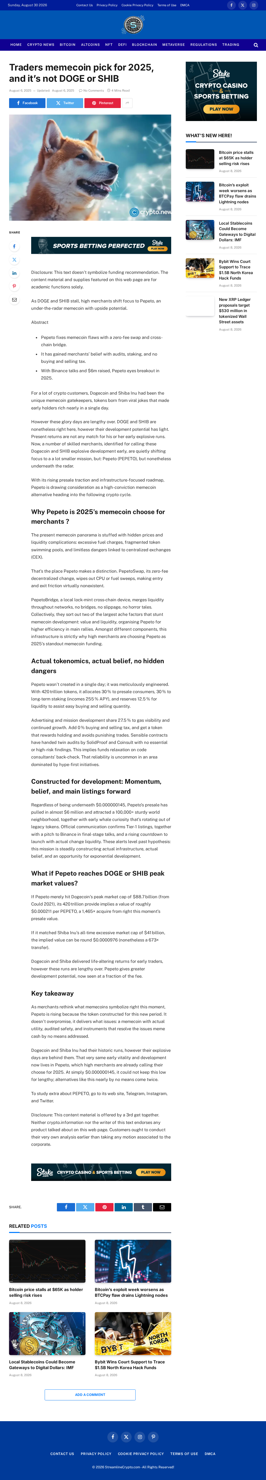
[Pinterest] (14, 286)
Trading (231, 45)
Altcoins (90, 45)
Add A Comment (90, 1395)
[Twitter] (14, 259)
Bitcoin (68, 45)
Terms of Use (166, 5)
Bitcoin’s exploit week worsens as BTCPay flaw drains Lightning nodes (131, 1292)
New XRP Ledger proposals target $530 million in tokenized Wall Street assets (235, 310)
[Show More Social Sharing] (127, 103)
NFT (109, 45)
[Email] (14, 299)
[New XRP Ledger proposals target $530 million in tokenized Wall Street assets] (200, 306)
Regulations (203, 45)
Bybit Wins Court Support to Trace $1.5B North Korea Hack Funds (130, 1364)
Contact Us (84, 5)
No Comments (93, 90)
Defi (122, 45)
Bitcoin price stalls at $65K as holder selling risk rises (46, 1292)
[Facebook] (14, 246)
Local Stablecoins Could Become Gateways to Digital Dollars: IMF (42, 1364)
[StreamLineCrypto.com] (133, 24)
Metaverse (173, 45)
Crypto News (41, 45)
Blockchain (144, 45)
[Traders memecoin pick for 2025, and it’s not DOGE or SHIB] (90, 168)
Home (16, 45)
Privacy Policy (107, 5)
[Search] (255, 44)
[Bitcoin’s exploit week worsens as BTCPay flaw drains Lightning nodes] (133, 1261)
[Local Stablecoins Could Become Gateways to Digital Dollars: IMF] (47, 1333)
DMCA (185, 5)
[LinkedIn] (14, 273)
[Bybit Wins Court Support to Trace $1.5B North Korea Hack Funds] (133, 1333)
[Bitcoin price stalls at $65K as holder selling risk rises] (47, 1261)
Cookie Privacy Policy (137, 5)
